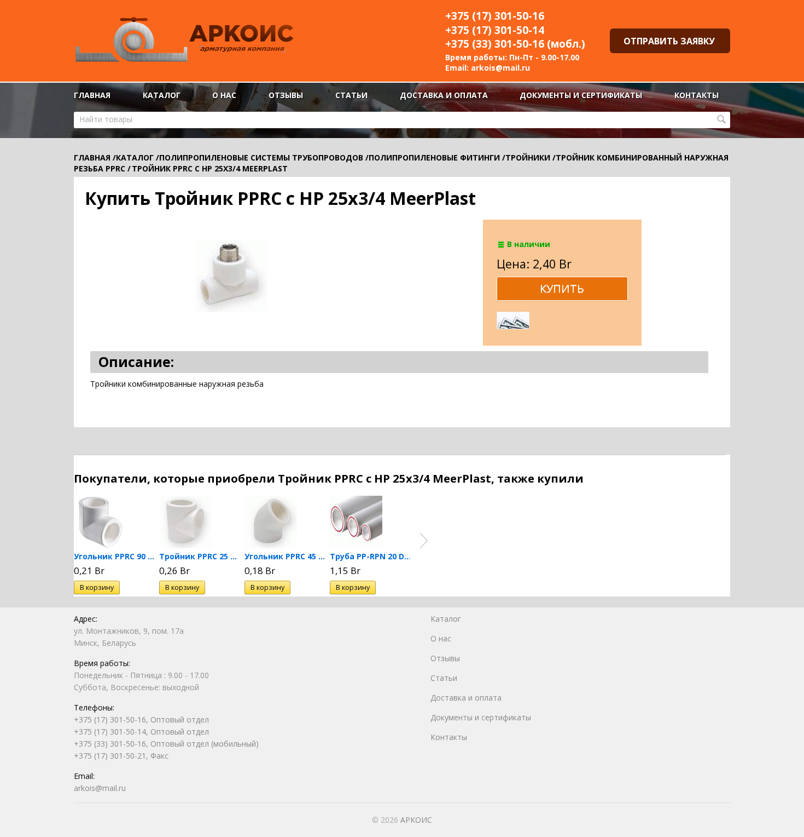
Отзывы (286, 95)
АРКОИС (416, 820)
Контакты (696, 95)
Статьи (351, 95)
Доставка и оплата (444, 95)
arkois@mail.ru (500, 67)
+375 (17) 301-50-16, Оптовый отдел (141, 719)
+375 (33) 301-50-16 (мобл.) (515, 44)
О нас (224, 95)
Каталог (161, 95)
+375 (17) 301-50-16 (494, 16)
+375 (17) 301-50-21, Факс (121, 755)
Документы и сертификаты (581, 95)
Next (424, 541)
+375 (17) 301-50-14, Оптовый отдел (141, 731)
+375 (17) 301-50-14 (494, 30)
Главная (92, 95)
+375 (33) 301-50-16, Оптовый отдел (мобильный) (166, 743)
